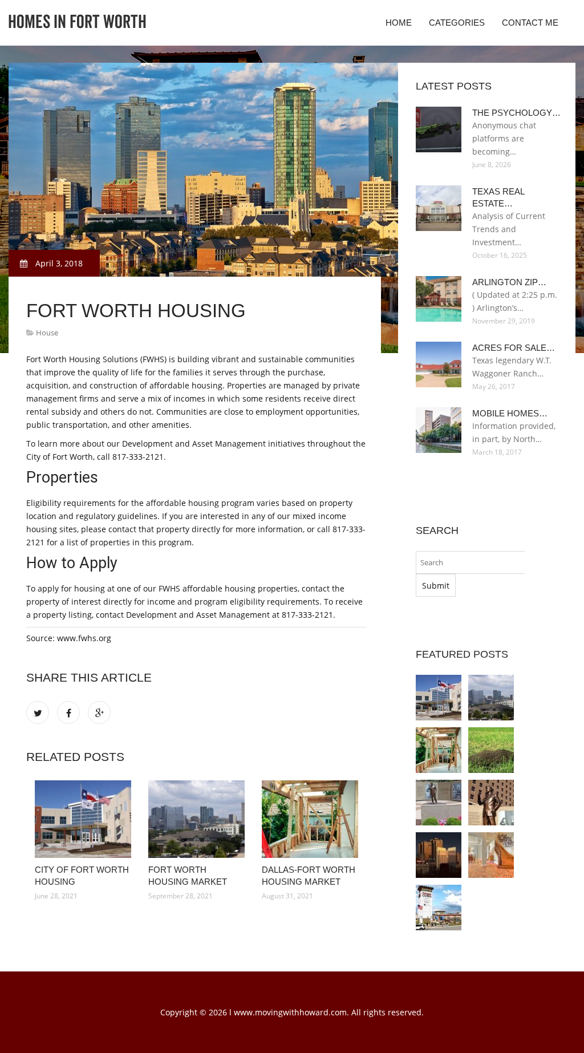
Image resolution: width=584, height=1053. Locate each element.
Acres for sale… (513, 348)
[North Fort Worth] (438, 907)
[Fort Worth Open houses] (438, 855)
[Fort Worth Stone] (491, 855)
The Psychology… (516, 113)
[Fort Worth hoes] (491, 750)
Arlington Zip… (509, 282)
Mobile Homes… (510, 413)
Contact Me (530, 22)
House (47, 332)
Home (399, 22)
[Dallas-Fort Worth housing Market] (310, 819)
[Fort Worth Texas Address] (491, 802)
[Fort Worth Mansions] (438, 802)
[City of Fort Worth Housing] (83, 819)
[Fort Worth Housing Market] (196, 819)
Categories (457, 22)
